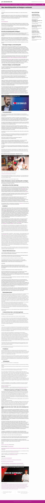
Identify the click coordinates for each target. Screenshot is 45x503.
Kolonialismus (23, 485)
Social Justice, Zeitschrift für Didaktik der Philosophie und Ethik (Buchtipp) (36, 26)
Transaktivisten (6, 488)
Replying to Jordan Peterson (5, 444)
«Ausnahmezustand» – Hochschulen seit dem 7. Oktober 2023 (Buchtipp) (36, 15)
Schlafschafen (5, 223)
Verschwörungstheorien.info (40, 1)
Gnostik (16, 484)
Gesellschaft (12, 484)
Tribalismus (21, 203)
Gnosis (6, 209)
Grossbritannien (23, 484)
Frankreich (5, 484)
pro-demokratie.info (6, 1)
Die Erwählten (5, 234)
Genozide (10, 484)
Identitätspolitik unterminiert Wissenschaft (7, 461)
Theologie (21, 487)
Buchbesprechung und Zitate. (13, 454)
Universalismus (22, 488)
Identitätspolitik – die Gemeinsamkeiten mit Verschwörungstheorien (14, 463)
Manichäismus (24, 188)
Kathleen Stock (17, 485)
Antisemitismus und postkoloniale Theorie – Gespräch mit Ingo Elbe (36, 31)
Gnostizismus (18, 484)
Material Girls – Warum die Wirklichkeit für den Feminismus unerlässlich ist (16, 57)
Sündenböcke (10, 59)
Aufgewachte (19, 222)
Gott (20, 484)
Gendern (7, 484)
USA (24, 488)
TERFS (17, 487)
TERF (15, 487)
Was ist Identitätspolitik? (4, 21)
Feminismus (2, 484)
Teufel (26, 191)
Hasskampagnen (6, 485)
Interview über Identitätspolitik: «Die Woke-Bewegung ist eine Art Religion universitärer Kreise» (14, 448)
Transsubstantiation (10, 446)
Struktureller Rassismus (3, 487)
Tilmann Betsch (23, 487)
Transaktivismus (3, 488)
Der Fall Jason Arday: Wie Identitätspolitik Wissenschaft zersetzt (36, 37)
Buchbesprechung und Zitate (14, 451)
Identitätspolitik (10, 485)
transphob (17, 488)
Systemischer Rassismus (12, 487)
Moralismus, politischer (5, 386)
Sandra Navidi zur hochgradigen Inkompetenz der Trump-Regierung (37, 20)
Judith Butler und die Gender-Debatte (6, 173)
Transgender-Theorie (13, 488)
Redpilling (12, 223)
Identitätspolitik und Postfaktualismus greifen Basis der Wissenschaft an (11, 459)
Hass (4, 485)
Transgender (10, 488)
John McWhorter (14, 485)
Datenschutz (30, 501)
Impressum (27, 501)
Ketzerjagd (20, 485)
